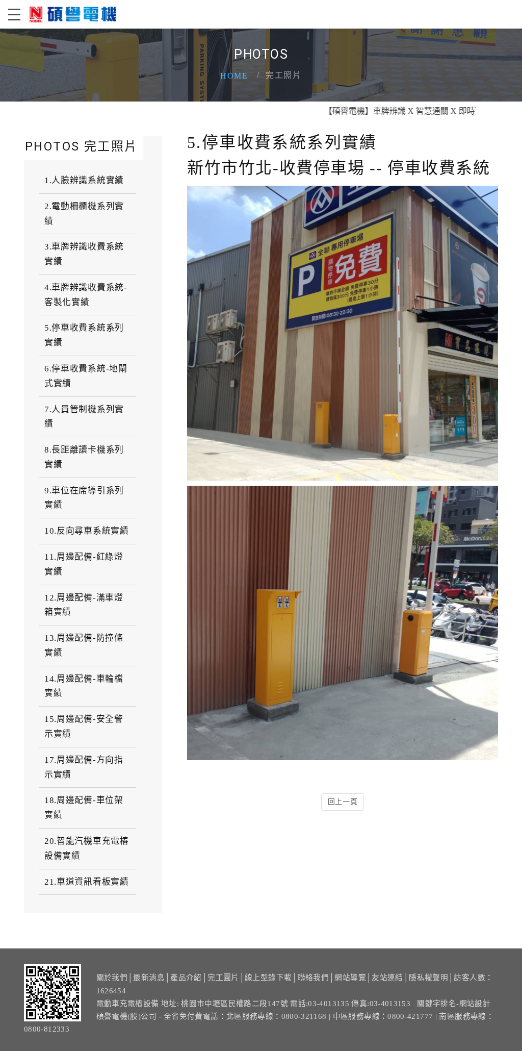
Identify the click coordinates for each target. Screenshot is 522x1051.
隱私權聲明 (428, 977)
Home (234, 75)
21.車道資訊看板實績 (86, 882)
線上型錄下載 (268, 977)
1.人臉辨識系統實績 (84, 180)
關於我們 (111, 977)
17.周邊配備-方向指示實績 (83, 767)
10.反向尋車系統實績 (86, 531)
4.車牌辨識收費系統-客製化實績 (85, 295)
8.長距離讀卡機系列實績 (84, 457)
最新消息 (148, 977)
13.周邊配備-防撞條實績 (83, 645)
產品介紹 (185, 977)
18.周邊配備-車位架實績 (83, 807)
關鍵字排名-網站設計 (453, 1003)
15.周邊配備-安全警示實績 (83, 726)
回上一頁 (343, 802)
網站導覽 (350, 977)
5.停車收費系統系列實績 (84, 335)
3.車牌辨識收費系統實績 (84, 254)
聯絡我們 (313, 977)
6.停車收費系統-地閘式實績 (85, 376)
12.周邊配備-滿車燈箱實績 (83, 605)
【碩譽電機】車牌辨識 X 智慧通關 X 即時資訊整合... (396, 111)
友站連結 (387, 977)
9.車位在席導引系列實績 (84, 498)
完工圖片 (223, 977)
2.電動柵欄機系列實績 (84, 214)
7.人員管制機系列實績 (84, 417)
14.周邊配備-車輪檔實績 (83, 686)
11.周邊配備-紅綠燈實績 (83, 564)
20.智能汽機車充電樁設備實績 (86, 848)
